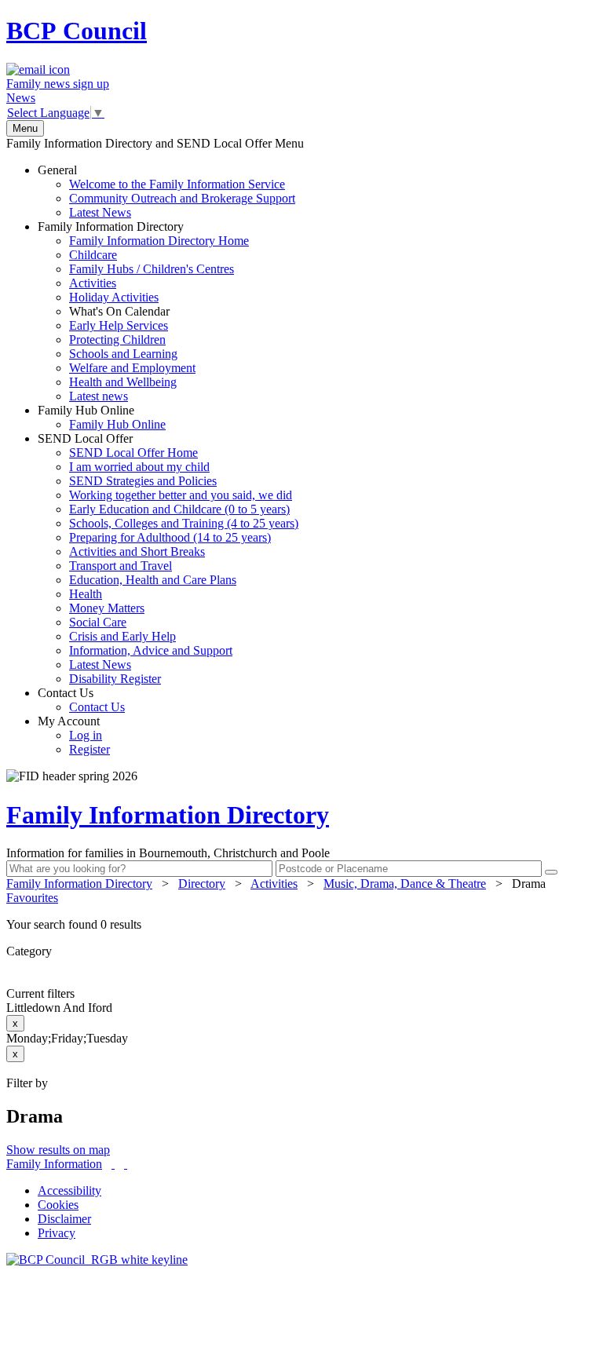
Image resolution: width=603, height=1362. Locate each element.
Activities (92, 283)
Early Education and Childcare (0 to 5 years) (179, 509)
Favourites (32, 897)
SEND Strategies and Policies (143, 480)
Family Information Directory (143, 311)
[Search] (551, 872)
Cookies (58, 1204)
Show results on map (58, 1149)
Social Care (97, 622)
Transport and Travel (120, 565)
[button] (301, 925)
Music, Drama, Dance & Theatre (404, 883)
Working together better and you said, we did (180, 495)
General (166, 191)
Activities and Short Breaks (137, 551)
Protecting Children (117, 339)
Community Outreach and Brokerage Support (182, 198)
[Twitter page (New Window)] (113, 1163)
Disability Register (115, 678)
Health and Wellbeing (123, 382)
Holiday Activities (114, 297)
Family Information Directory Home (159, 240)
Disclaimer (64, 1218)
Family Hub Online (102, 417)
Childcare (93, 254)
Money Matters (106, 608)
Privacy (56, 1233)
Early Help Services (118, 325)
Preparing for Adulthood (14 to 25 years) (170, 537)
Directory (201, 883)
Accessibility (69, 1190)
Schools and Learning (123, 353)
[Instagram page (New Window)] (125, 1163)
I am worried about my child (139, 466)
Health (85, 594)
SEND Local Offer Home (133, 452)
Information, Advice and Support (150, 650)
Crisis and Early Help (122, 636)
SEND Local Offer (168, 558)
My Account (74, 735)
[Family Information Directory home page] (97, 1259)
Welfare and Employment (132, 367)
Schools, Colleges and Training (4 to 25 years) (183, 523)
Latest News (100, 212)
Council (76, 30)
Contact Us (81, 700)
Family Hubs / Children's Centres (151, 269)
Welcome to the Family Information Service (177, 184)
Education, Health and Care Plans (152, 579)
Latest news (98, 396)
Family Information (54, 1163)
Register (89, 749)
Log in (85, 735)
